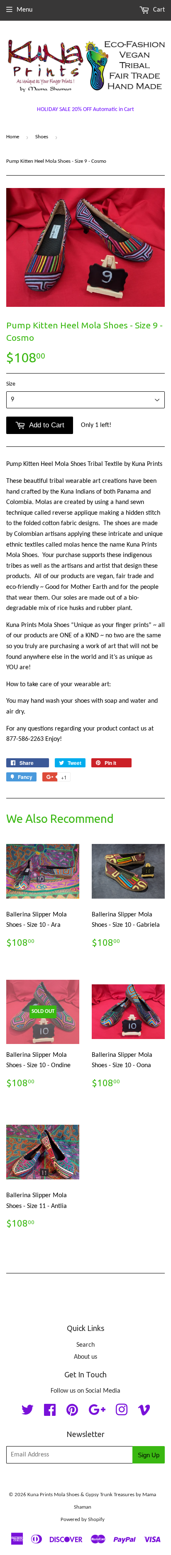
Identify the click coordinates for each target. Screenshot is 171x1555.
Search (85, 1345)
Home (12, 137)
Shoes (41, 137)
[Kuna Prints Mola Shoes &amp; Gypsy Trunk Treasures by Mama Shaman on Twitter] (27, 1413)
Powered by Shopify (83, 1519)
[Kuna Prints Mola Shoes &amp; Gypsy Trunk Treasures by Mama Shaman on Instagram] (121, 1413)
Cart (158, 10)
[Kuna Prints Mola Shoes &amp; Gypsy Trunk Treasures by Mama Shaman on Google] (96, 1413)
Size (10, 384)
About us (85, 1357)
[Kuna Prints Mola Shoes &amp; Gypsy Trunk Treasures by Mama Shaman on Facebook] (50, 1413)
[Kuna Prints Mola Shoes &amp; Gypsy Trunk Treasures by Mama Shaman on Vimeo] (144, 1413)
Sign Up (148, 1455)
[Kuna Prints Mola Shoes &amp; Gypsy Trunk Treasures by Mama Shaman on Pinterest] (72, 1413)
